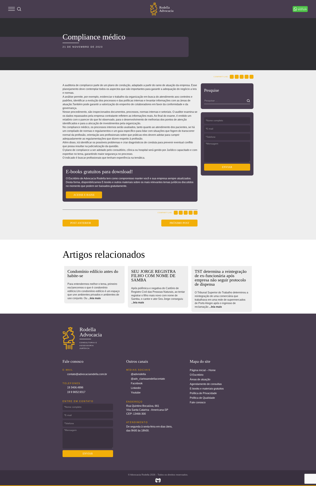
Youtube (136, 392)
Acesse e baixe (84, 194)
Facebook (137, 383)
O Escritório (196, 374)
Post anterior (80, 223)
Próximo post (179, 223)
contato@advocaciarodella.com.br (87, 374)
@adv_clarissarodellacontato (148, 378)
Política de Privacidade (203, 393)
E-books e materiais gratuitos (207, 388)
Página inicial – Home (203, 370)
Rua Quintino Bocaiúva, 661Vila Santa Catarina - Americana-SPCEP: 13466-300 (147, 409)
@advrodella (138, 374)
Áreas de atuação (200, 379)
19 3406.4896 (75, 387)
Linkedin (136, 388)
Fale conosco (198, 402)
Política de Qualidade (202, 397)
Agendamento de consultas (206, 384)
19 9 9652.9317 (76, 392)
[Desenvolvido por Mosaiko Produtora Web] (158, 480)
